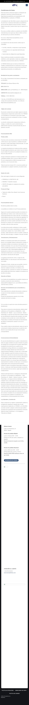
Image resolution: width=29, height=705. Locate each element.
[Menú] (2, 5)
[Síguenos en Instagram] (23, 697)
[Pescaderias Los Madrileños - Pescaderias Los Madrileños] (14, 5)
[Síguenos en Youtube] (27, 697)
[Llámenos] (25, 697)
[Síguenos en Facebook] (21, 697)
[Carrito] (27, 5)
